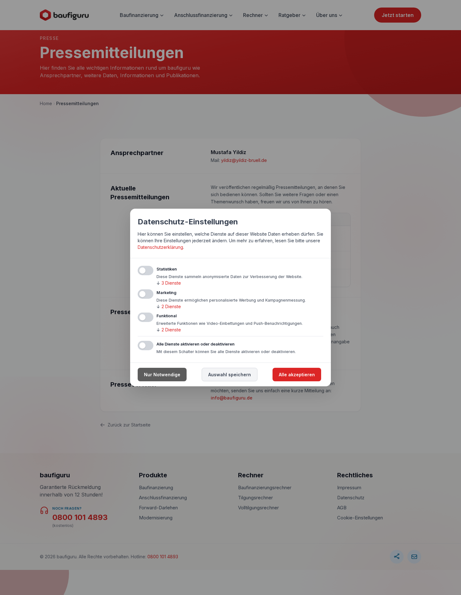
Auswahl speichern (229, 374)
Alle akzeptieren (297, 374)
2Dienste (168, 306)
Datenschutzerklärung (160, 247)
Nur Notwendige (162, 374)
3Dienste (168, 283)
